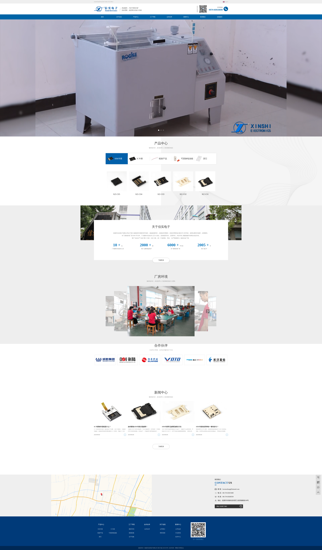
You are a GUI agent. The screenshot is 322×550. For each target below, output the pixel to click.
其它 (100, 536)
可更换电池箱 (113, 533)
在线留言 (219, 17)
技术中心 (178, 536)
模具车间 (131, 529)
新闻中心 (186, 17)
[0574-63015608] (318, 477)
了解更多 (161, 260)
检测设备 (131, 533)
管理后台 (181, 548)
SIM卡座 (100, 529)
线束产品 (100, 533)
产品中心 (136, 17)
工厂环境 (152, 17)
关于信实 (119, 17)
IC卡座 (113, 529)
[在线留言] (318, 487)
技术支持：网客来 (174, 548)
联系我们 (203, 17)
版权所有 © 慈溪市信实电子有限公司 (148, 548)
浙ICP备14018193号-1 (163, 548)
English (226, 1)
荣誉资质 (162, 533)
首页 (102, 17)
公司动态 (178, 529)
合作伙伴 (169, 17)
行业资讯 (178, 533)
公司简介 (162, 529)
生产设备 (131, 536)
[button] (158, 130)
